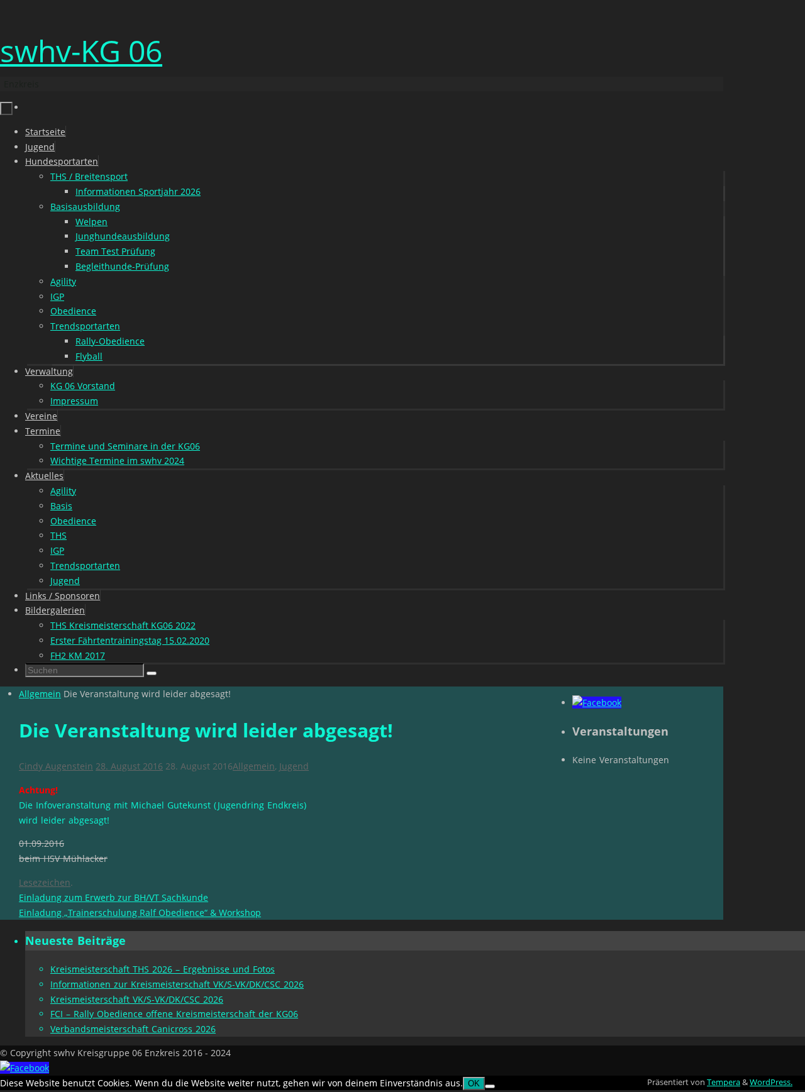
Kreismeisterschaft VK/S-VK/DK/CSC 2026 (136, 999)
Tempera (723, 1082)
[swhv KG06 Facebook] (596, 703)
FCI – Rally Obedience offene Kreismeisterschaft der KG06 (174, 1014)
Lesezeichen (44, 882)
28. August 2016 (129, 766)
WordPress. (771, 1082)
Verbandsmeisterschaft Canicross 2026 (133, 1029)
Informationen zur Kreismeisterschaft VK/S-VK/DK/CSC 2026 (177, 984)
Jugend (294, 766)
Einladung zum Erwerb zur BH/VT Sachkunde (113, 897)
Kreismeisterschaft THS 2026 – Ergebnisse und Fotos (162, 969)
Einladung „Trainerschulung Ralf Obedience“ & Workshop (140, 912)
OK (474, 1083)
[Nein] (490, 1086)
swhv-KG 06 (81, 50)
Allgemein (40, 694)
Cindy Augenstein (56, 766)
